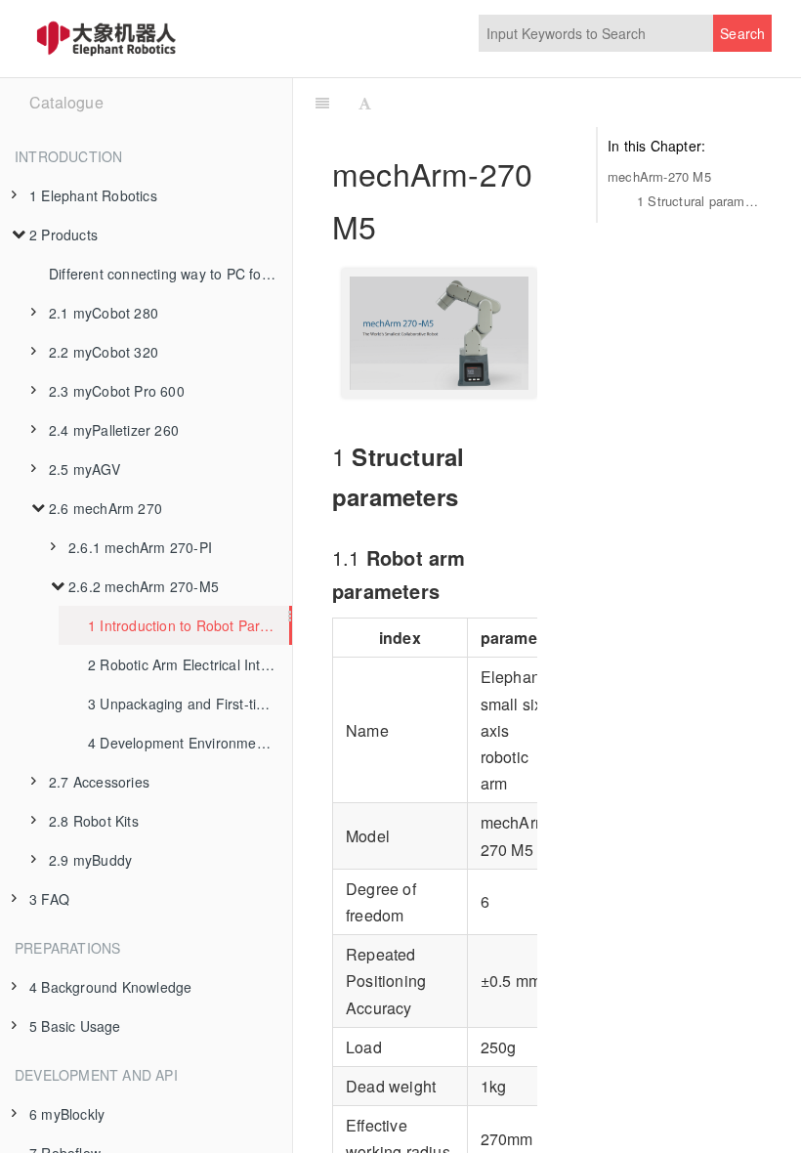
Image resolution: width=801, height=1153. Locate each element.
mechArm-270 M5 (659, 176)
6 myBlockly (67, 1114)
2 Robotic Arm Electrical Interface (190, 664)
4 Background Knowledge (110, 987)
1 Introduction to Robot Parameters (188, 625)
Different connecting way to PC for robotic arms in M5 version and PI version (170, 273)
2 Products (63, 234)
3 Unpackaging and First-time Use (190, 703)
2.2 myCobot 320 (103, 352)
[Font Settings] (365, 102)
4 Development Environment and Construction (190, 742)
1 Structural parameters (699, 201)
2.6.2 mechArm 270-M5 (143, 586)
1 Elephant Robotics (93, 195)
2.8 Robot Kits (94, 821)
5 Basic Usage (75, 1026)
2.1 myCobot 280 (103, 312)
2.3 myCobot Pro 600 (117, 391)
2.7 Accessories (99, 781)
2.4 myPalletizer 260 (114, 430)
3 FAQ (49, 899)
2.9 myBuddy (90, 860)
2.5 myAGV (84, 469)
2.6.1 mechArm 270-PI (140, 547)
